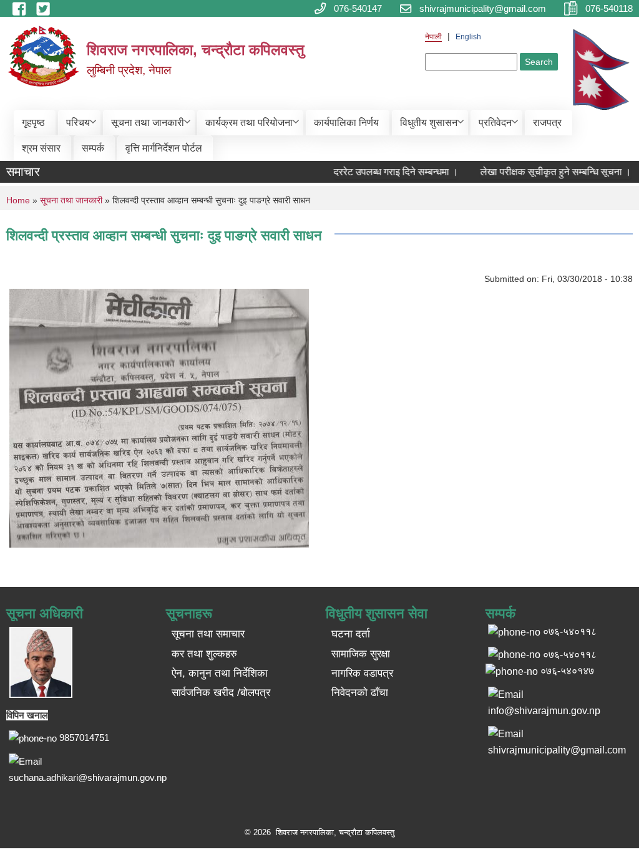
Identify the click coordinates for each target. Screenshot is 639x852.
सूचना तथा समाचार (208, 634)
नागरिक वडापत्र (362, 673)
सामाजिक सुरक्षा (360, 654)
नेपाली (433, 36)
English (468, 36)
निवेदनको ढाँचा (359, 693)
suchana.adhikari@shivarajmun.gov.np (88, 777)
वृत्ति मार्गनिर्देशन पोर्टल (163, 148)
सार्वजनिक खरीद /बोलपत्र (221, 693)
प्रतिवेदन (495, 122)
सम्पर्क (93, 148)
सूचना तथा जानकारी (147, 122)
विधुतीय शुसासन (428, 122)
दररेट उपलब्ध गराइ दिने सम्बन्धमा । (387, 172)
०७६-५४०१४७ (567, 671)
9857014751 (84, 737)
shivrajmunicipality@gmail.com (557, 750)
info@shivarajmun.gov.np (544, 710)
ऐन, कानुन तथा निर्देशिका (220, 673)
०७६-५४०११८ (570, 654)
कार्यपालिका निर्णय (346, 122)
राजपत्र (547, 122)
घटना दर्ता (350, 634)
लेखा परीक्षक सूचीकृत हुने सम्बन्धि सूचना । (547, 172)
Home (18, 200)
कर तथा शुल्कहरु (204, 654)
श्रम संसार (41, 148)
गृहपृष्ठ (33, 122)
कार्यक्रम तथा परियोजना (249, 122)
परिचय (78, 122)
